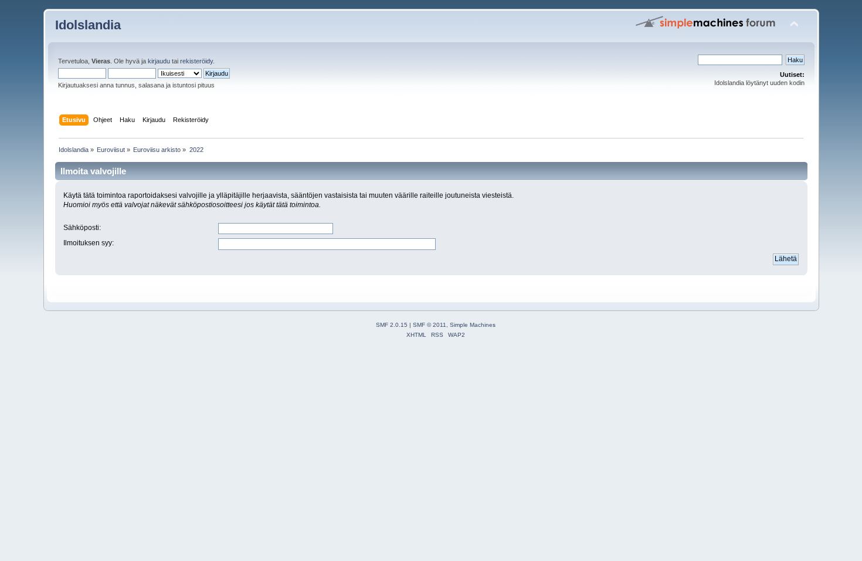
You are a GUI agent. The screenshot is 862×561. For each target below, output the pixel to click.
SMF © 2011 (429, 325)
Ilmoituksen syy (87, 243)
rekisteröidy (196, 61)
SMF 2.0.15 (392, 325)
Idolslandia (88, 25)
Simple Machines (473, 325)
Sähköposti (81, 228)
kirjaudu (159, 61)
